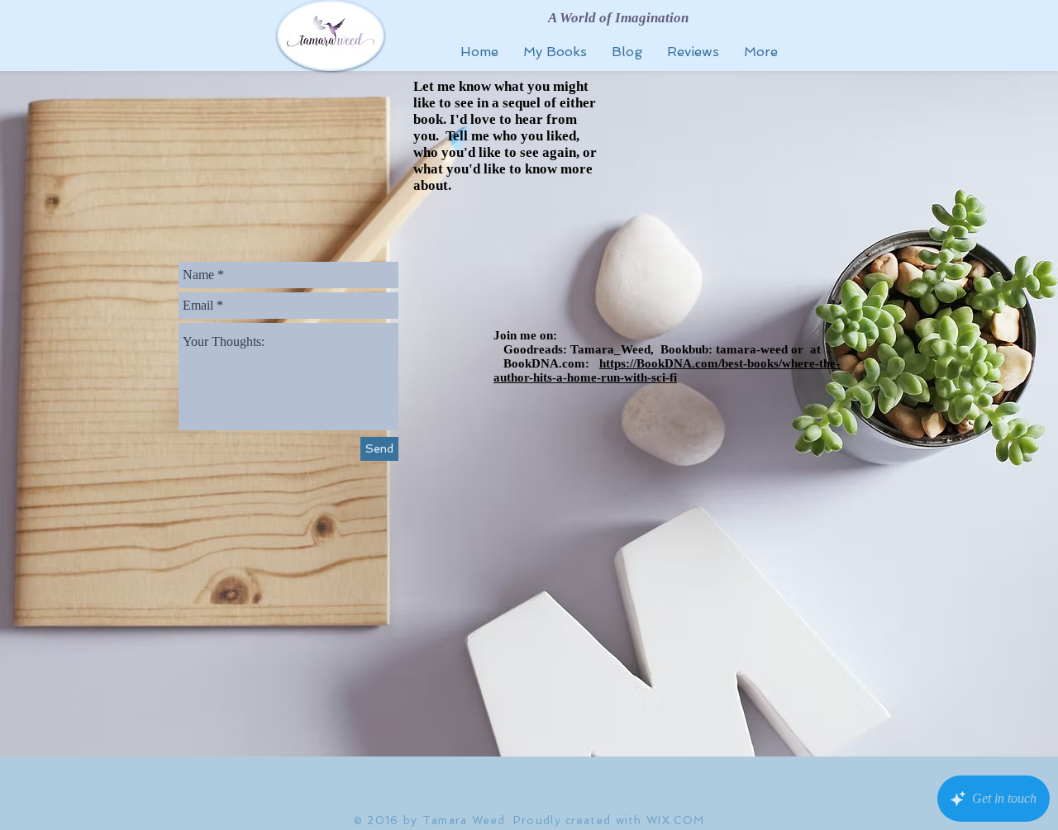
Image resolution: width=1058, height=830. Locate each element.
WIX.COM (675, 820)
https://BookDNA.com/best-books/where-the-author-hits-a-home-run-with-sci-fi (666, 370)
